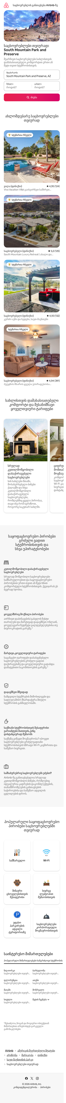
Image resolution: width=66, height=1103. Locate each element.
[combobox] (31, 76)
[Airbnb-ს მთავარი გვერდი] (6, 5)
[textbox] (17, 87)
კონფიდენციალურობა (25, 1087)
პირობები (45, 1087)
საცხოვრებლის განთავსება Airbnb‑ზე (35, 5)
